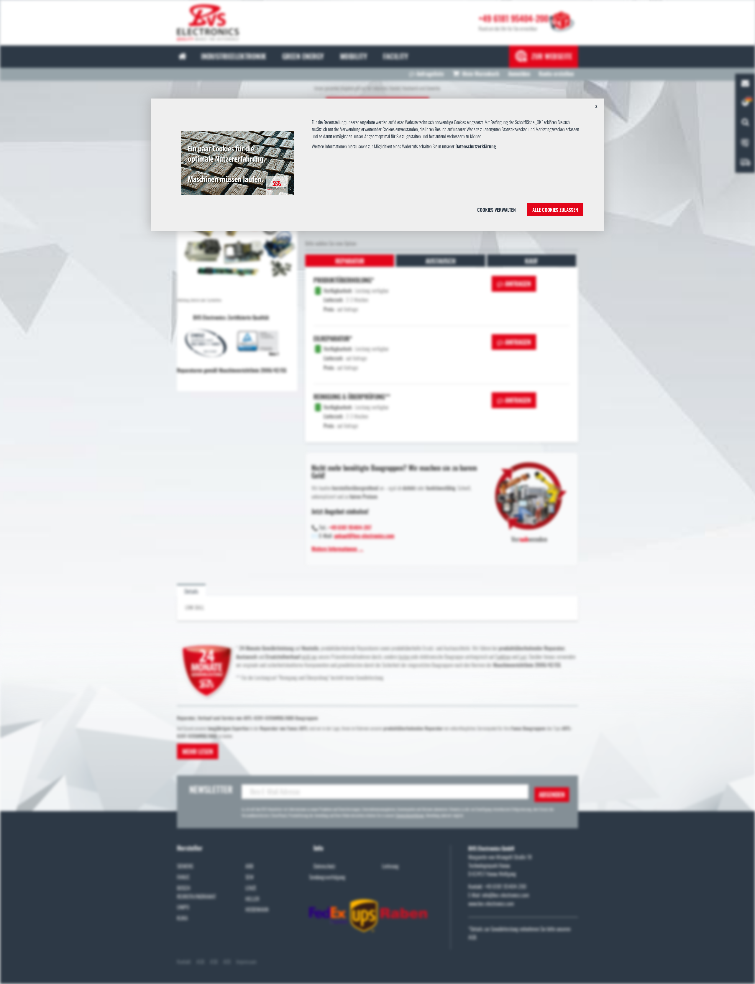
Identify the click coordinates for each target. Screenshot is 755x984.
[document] (377, 167)
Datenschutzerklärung (475, 147)
